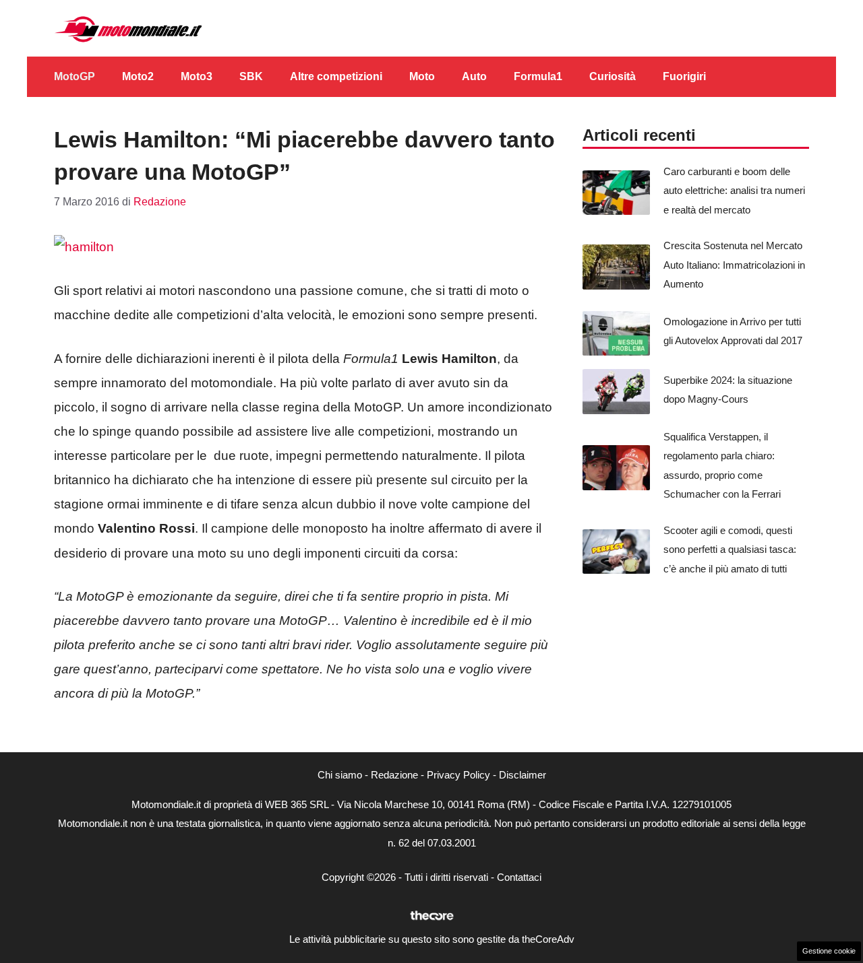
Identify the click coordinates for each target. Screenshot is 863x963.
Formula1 (538, 76)
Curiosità (612, 76)
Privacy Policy (458, 775)
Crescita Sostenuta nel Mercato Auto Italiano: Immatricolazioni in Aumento (734, 265)
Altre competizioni (336, 76)
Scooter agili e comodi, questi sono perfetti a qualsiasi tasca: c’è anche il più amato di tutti (729, 549)
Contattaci (519, 877)
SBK (251, 76)
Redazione (394, 775)
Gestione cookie (829, 951)
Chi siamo (340, 775)
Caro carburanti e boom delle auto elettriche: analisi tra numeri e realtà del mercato (734, 190)
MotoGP (74, 76)
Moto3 (196, 76)
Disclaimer (522, 775)
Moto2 (138, 76)
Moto (422, 76)
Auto (474, 76)
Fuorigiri (684, 76)
